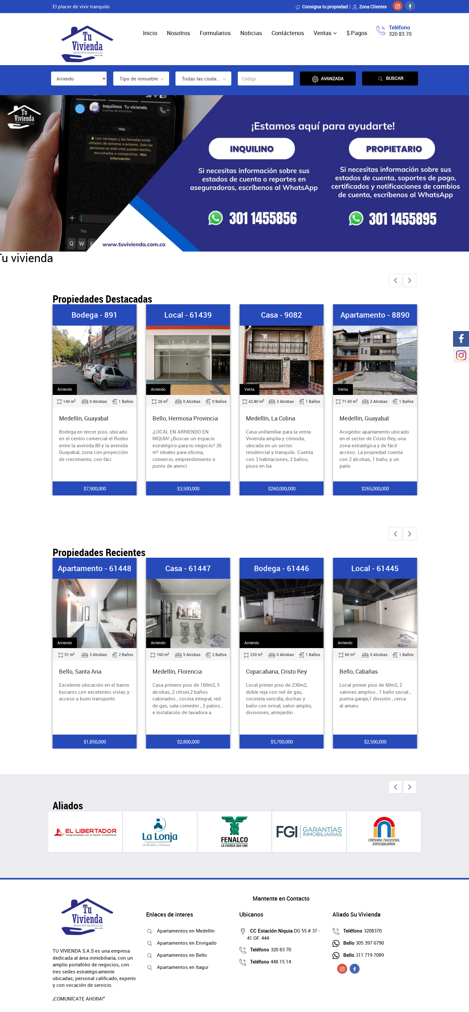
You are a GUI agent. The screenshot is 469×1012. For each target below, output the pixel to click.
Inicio (150, 33)
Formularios (215, 33)
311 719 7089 (363, 955)
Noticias (251, 33)
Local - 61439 (188, 315)
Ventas (322, 33)
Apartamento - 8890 (375, 315)
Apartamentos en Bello (182, 955)
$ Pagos (356, 33)
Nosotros (178, 33)
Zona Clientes (373, 7)
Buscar (394, 78)
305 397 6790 (363, 943)
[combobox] (141, 79)
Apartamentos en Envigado (187, 943)
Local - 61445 (375, 568)
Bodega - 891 (94, 315)
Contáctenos (288, 33)
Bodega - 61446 (281, 568)
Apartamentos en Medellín (186, 930)
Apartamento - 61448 (94, 568)
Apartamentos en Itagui (182, 967)
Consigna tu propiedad (325, 7)
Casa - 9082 (281, 315)
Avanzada (332, 78)
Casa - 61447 (188, 568)
